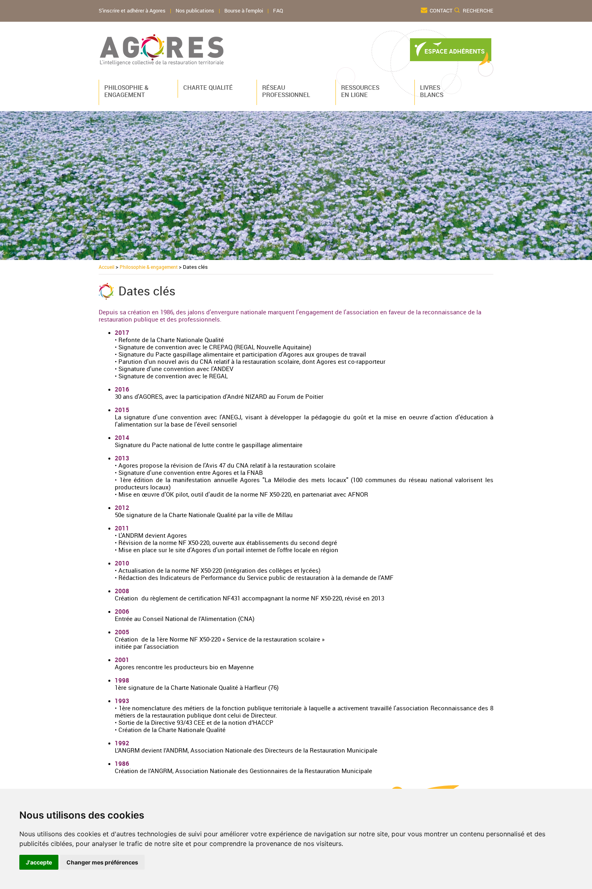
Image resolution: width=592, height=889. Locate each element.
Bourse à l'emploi (243, 11)
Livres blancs (431, 91)
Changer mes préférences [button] (102, 862)
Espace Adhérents (454, 51)
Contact (441, 11)
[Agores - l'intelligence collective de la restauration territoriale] (162, 50)
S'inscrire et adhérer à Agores (132, 11)
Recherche (478, 11)
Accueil (106, 267)
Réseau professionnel (284, 91)
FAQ (278, 11)
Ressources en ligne (360, 91)
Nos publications (195, 11)
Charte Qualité (205, 87)
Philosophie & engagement (126, 91)
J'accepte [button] (39, 862)
